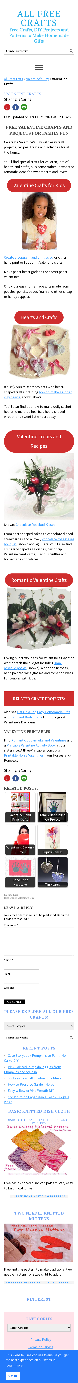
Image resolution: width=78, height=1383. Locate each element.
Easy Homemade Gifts (53, 712)
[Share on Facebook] (15, 107)
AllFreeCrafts (13, 78)
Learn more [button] (14, 1365)
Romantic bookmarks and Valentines (38, 740)
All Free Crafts (39, 18)
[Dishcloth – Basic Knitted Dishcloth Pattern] (39, 1150)
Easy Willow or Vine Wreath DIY (31, 1090)
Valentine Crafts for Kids (39, 185)
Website (9, 987)
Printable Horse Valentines (24, 755)
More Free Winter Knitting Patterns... (39, 1282)
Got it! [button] (12, 1375)
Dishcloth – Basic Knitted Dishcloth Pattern (39, 1121)
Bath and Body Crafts (26, 717)
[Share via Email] (24, 107)
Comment (11, 925)
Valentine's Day (37, 78)
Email (8, 974)
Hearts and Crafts (39, 317)
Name (8, 960)
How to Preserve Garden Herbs (31, 1084)
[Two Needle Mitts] (39, 1243)
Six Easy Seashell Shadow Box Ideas (34, 1078)
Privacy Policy (40, 1339)
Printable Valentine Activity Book (31, 745)
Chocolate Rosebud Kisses (35, 524)
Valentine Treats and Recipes (39, 441)
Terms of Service (40, 1347)
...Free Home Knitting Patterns (39, 1196)
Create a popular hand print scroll (28, 257)
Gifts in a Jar (26, 712)
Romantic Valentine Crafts (39, 580)
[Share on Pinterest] (7, 107)
